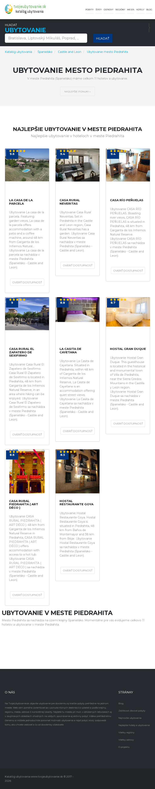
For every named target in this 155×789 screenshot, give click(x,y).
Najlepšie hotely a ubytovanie (134, 725)
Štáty (99, 9)
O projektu (124, 747)
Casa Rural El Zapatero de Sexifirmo (21, 352)
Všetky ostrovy (126, 739)
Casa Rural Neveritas (70, 202)
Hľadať (102, 38)
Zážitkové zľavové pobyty (131, 710)
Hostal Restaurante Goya (76, 502)
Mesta (130, 9)
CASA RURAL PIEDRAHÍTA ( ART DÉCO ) (23, 504)
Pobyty (89, 9)
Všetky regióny (126, 732)
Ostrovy (108, 9)
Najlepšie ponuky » (77, 91)
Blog (149, 9)
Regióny (120, 9)
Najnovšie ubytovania (129, 718)
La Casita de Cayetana (70, 350)
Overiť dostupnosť (27, 282)
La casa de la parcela (21, 202)
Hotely (140, 9)
